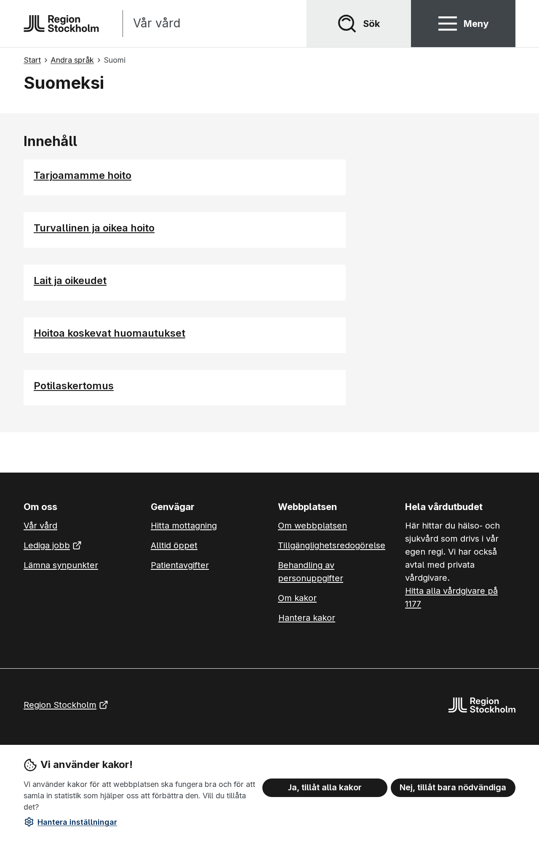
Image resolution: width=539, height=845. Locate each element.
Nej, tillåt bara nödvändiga (453, 787)
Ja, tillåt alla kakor (325, 787)
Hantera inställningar (77, 822)
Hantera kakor (306, 618)
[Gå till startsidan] (61, 23)
